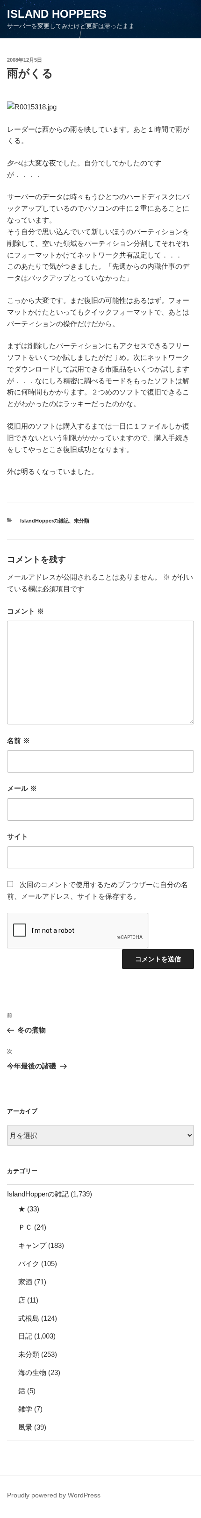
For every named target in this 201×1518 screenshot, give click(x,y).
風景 (25, 1427)
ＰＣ (25, 1227)
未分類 (81, 520)
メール (22, 788)
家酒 (25, 1282)
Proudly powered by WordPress (53, 1495)
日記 (25, 1336)
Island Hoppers (57, 13)
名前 (18, 741)
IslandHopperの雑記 (44, 520)
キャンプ (32, 1245)
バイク (28, 1263)
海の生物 (32, 1372)
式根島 (28, 1318)
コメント (25, 611)
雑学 (25, 1409)
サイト (17, 836)
